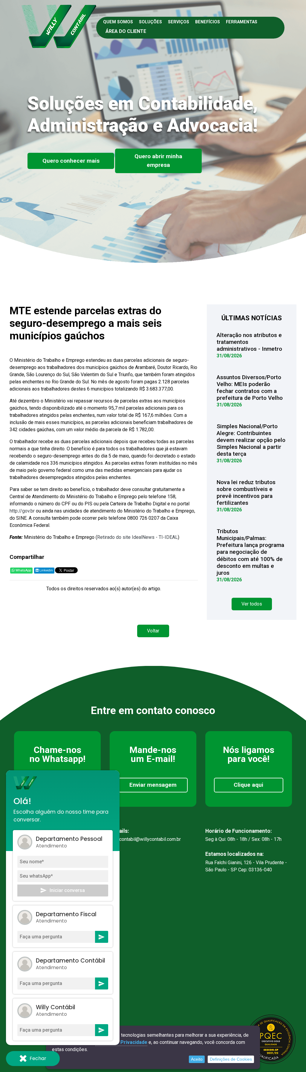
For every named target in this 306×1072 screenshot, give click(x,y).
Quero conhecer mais (71, 160)
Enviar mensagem (153, 784)
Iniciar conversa (67, 890)
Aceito (197, 1059)
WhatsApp (23, 570)
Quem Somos (118, 22)
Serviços (178, 22)
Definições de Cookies (231, 1059)
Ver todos (251, 604)
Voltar (153, 631)
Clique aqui (248, 784)
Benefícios (207, 22)
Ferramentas (241, 22)
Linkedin (46, 570)
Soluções (150, 22)
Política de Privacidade (121, 1042)
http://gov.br (22, 511)
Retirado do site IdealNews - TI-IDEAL (137, 537)
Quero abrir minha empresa (158, 160)
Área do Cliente (125, 31)
